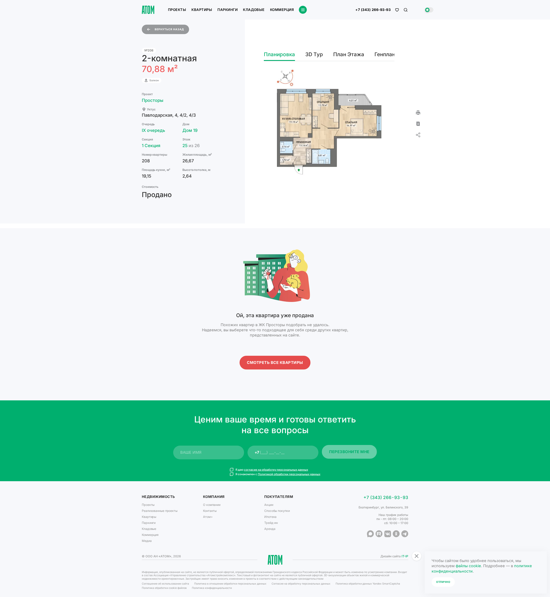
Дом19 (190, 130)
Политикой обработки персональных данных (289, 474)
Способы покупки (277, 511)
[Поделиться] (418, 135)
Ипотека (270, 517)
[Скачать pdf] (418, 123)
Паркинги (227, 10)
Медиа (147, 541)
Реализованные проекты (159, 511)
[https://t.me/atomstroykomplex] (404, 533)
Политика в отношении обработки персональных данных (230, 583)
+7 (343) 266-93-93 (373, 10)
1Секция (151, 145)
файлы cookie (468, 566)
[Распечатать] (418, 112)
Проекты (177, 10)
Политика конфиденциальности (212, 587)
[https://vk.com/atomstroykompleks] (387, 533)
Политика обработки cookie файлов (164, 587)
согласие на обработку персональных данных (276, 469)
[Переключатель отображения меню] (303, 10)
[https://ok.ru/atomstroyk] (396, 533)
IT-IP (405, 556)
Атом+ (208, 517)
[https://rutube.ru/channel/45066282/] (379, 533)
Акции (268, 505)
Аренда (269, 529)
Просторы (152, 100)
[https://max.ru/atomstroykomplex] (370, 533)
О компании (211, 505)
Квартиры (201, 10)
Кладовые (254, 10)
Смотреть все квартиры (275, 362)
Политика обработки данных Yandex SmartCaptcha (368, 583)
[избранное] (397, 10)
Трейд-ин (271, 523)
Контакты (210, 511)
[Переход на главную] (148, 10)
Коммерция (282, 10)
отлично (443, 581)
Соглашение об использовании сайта (165, 583)
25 (191, 145)
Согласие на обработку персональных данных (301, 583)
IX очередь (153, 130)
